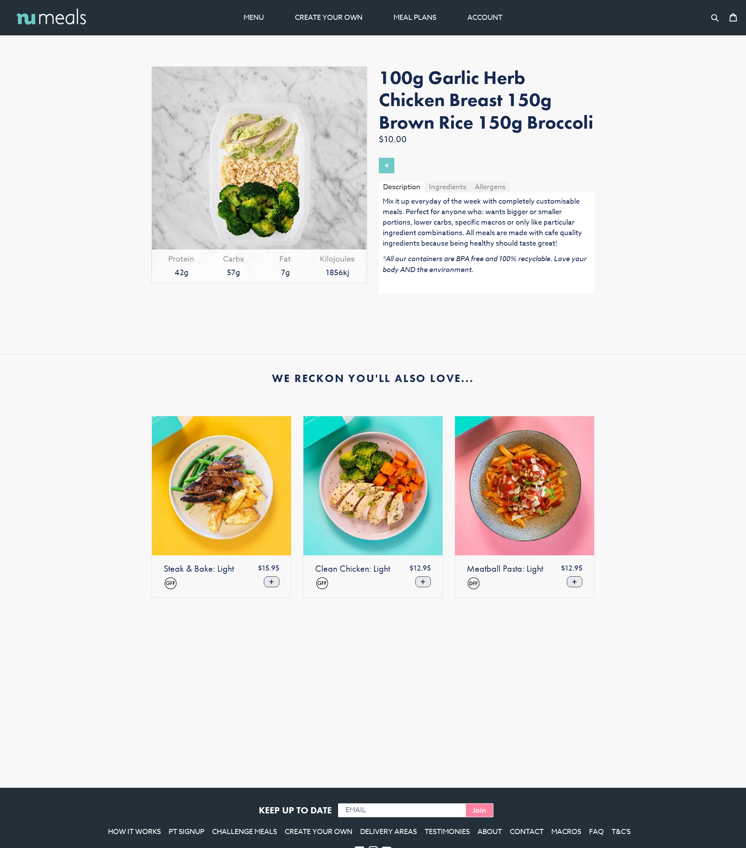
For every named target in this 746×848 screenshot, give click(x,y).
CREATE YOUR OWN (318, 832)
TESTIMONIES (447, 832)
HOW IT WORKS (134, 832)
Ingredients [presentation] (447, 187)
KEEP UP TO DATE (295, 810)
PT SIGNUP (186, 832)
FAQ (596, 832)
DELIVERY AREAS (388, 832)
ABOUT (490, 832)
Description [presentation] (401, 187)
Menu (254, 17)
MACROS (566, 832)
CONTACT (527, 832)
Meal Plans (415, 17)
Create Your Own (329, 17)
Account (484, 17)
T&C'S (621, 832)
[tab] (402, 186)
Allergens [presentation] (490, 187)
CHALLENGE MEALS (244, 832)
